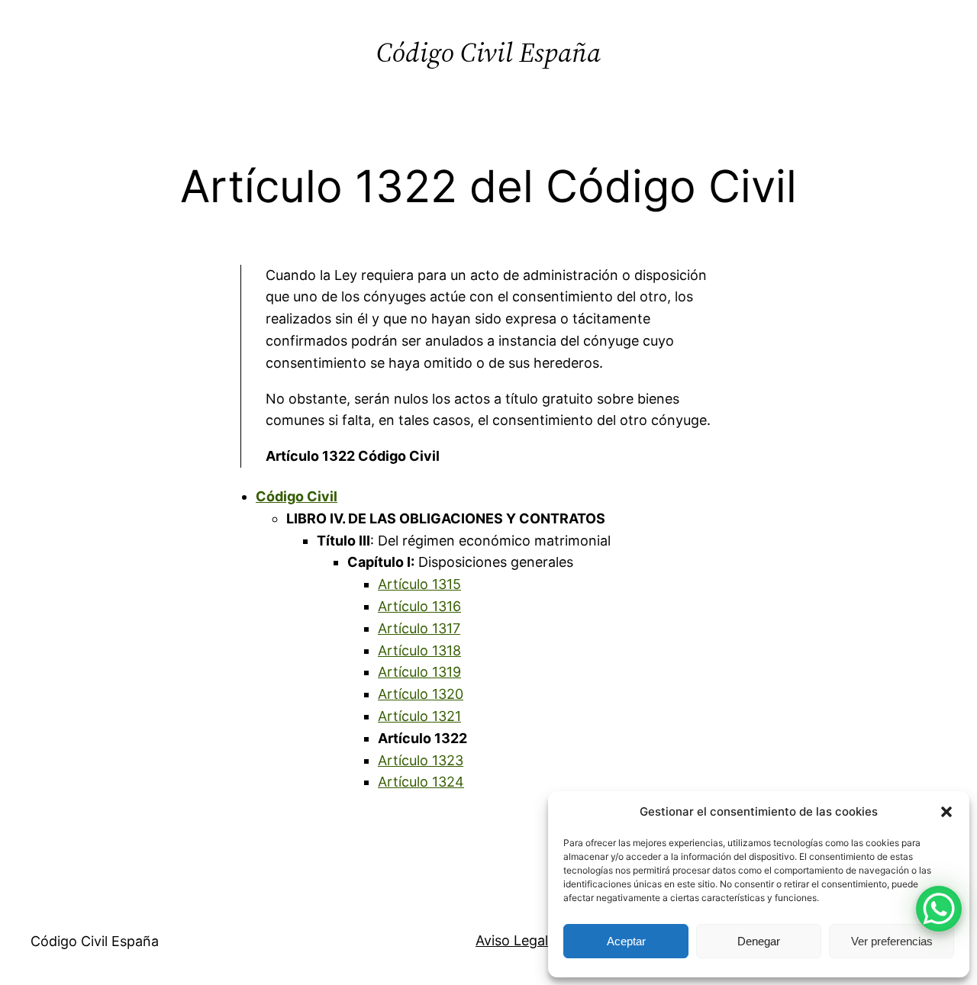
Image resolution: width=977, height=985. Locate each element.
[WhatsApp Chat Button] (939, 909)
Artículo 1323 (420, 760)
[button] (946, 811)
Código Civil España (488, 52)
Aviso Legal (512, 940)
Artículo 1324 (421, 782)
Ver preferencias (892, 941)
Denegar (758, 941)
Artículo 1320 (420, 694)
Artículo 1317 (419, 628)
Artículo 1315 (419, 584)
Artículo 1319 (419, 672)
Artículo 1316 (419, 606)
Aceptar (626, 941)
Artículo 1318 (419, 650)
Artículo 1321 (419, 716)
